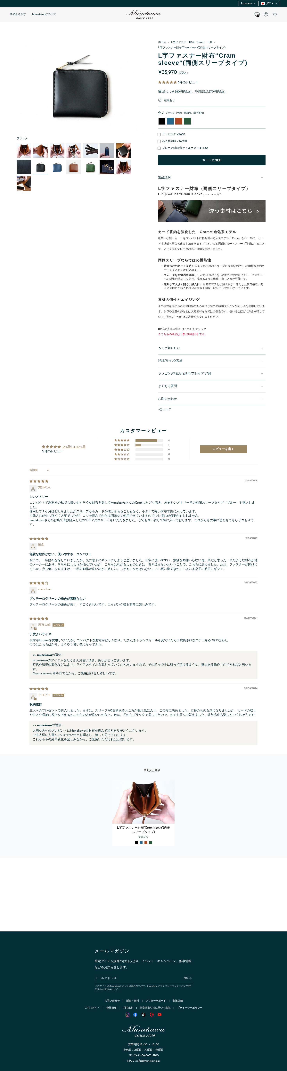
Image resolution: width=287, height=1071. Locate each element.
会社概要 (111, 1008)
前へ (16, 90)
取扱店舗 (178, 1001)
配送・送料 (132, 1001)
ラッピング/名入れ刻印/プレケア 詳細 (184, 373)
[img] (38, 481)
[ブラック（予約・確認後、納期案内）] (136, 842)
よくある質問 (167, 386)
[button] (18, 14)
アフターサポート (156, 1001)
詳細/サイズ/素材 (170, 360)
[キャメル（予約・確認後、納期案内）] (145, 842)
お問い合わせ (167, 399)
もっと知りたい (169, 348)
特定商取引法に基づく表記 (155, 1008)
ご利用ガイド (92, 1008)
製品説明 (164, 177)
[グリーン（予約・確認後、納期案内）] (150, 842)
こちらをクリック (195, 329)
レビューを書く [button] (223, 449)
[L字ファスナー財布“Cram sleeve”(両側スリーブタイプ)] (143, 802)
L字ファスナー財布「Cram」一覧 (191, 42)
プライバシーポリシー (169, 986)
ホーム (162, 42)
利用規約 (128, 1008)
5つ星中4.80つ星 (74, 447)
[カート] (274, 14)
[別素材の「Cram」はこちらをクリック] (212, 211)
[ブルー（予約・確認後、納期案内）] (141, 842)
